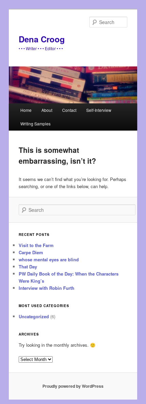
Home (26, 110)
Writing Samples (35, 123)
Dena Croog (42, 39)
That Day (28, 266)
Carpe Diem (31, 252)
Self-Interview (98, 110)
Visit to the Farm (36, 245)
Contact (69, 110)
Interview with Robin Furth (46, 288)
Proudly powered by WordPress (73, 386)
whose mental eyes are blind (49, 259)
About (46, 110)
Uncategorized (34, 316)
